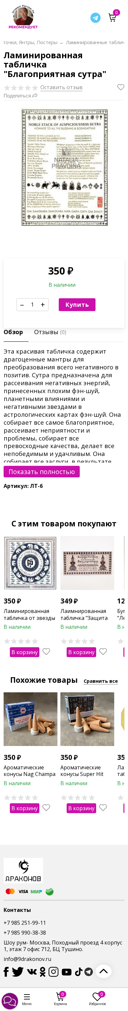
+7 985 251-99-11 (25, 922)
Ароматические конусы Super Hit (81, 771)
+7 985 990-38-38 (25, 932)
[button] (10, 1001)
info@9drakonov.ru (27, 959)
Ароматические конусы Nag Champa (29, 771)
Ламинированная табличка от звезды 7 (29, 617)
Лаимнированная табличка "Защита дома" (84, 617)
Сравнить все (101, 681)
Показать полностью (42, 471)
